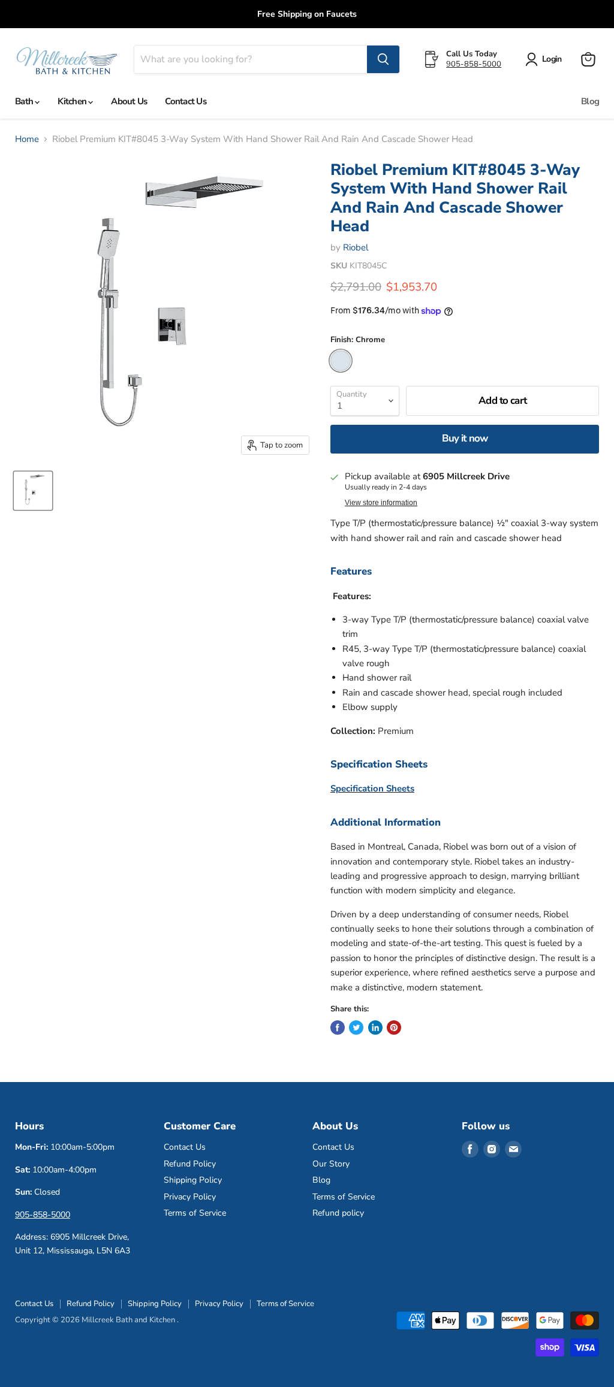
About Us (129, 101)
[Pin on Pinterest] (394, 1027)
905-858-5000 (473, 64)
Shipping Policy (193, 1180)
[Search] (383, 59)
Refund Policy (190, 1164)
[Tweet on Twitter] (356, 1027)
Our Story (331, 1164)
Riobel (355, 247)
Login (551, 59)
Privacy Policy (190, 1196)
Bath (25, 101)
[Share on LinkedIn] (375, 1027)
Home (27, 139)
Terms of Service (195, 1213)
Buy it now (465, 438)
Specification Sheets (372, 788)
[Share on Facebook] (337, 1027)
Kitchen (73, 101)
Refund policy (338, 1213)
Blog (590, 101)
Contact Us (185, 101)
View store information (381, 502)
